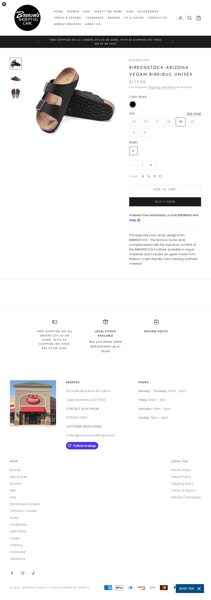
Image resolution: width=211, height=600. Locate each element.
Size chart (194, 113)
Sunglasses (18, 524)
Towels (15, 538)
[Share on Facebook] (143, 176)
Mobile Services (67, 24)
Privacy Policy (181, 470)
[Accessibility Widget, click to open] (4, 4)
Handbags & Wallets (25, 504)
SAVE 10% (186, 589)
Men (86, 11)
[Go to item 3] (15, 93)
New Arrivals (18, 477)
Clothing (16, 545)
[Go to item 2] (15, 78)
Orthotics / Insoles (23, 511)
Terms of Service (183, 490)
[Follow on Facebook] (12, 573)
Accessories (148, 11)
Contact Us (157, 18)
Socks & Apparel (68, 18)
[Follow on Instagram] (23, 573)
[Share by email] (160, 176)
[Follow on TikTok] (33, 573)
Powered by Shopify (74, 587)
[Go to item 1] (15, 63)
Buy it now (165, 202)
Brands (114, 18)
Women (73, 11)
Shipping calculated (161, 87)
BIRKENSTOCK (139, 60)
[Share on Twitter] (148, 176)
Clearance (95, 18)
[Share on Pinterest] (154, 176)
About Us (93, 24)
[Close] (199, 588)
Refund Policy (181, 477)
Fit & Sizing (134, 18)
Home (58, 11)
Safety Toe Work (108, 11)
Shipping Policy (182, 484)
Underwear (18, 552)
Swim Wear (18, 531)
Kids (130, 11)
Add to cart (165, 189)
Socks (14, 518)
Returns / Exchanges (186, 497)
